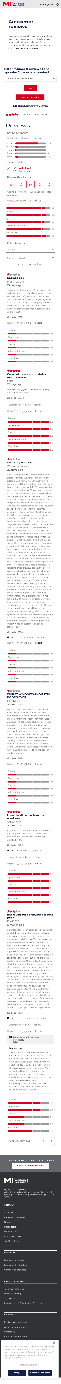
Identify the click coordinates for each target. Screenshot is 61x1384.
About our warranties (14, 1327)
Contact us (9, 1332)
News (7, 1222)
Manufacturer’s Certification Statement (23, 1303)
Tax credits (9, 1298)
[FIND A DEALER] (58, 5)
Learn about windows (14, 1260)
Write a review (40, 115)
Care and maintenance (15, 1336)
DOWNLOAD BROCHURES (30, 1166)
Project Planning (12, 1294)
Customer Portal (12, 1236)
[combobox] (30, 79)
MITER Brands (11, 1232)
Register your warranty (15, 1322)
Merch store (10, 1227)
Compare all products (15, 1270)
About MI (8, 1212)
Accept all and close (40, 1372)
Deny (17, 1372)
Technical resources (14, 1289)
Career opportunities (14, 1217)
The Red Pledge (12, 1241)
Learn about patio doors (16, 1265)
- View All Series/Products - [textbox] (20, 79)
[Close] (54, 1343)
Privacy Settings (28, 1365)
